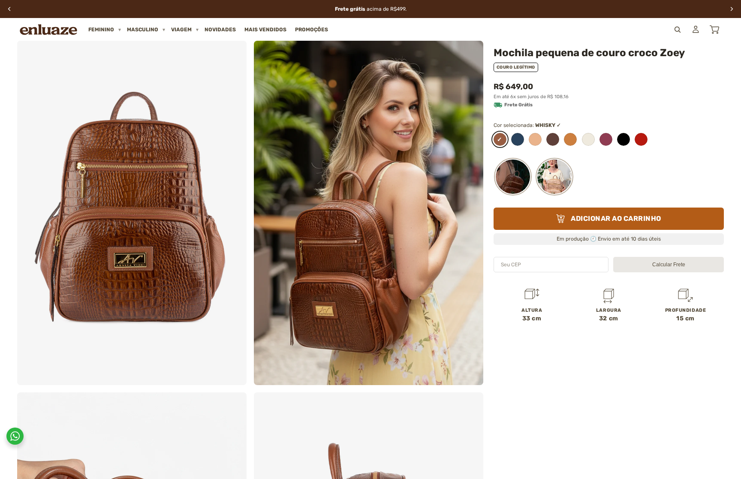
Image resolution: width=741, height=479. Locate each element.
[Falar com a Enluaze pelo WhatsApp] (15, 436)
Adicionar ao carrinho (616, 218)
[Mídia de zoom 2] (368, 213)
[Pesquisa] (677, 29)
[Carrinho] (714, 29)
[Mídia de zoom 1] (132, 213)
